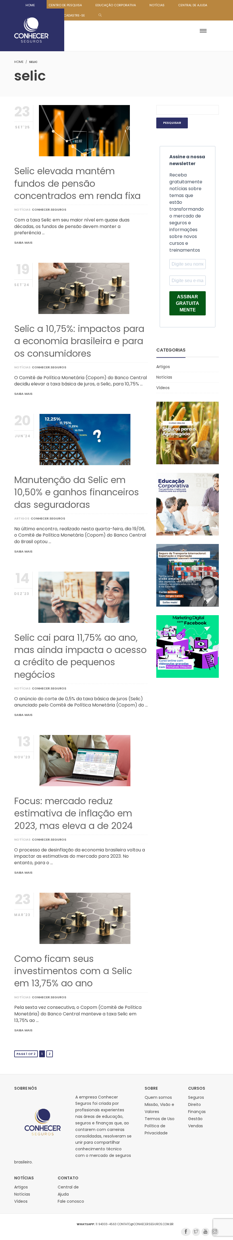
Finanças (197, 1111)
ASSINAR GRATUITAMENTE (187, 303)
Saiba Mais (23, 242)
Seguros (196, 1097)
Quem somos (158, 1097)
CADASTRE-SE (74, 15)
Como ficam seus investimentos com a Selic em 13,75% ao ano (73, 970)
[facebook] (186, 1232)
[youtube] (205, 1232)
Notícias (22, 209)
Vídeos (163, 388)
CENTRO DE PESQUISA (65, 5)
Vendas (195, 1126)
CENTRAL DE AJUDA (192, 5)
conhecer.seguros (49, 209)
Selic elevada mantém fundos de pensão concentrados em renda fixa (77, 183)
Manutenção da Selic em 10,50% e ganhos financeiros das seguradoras (76, 492)
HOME (30, 5)
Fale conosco (71, 1201)
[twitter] (196, 1232)
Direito (194, 1104)
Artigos (21, 518)
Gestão (195, 1119)
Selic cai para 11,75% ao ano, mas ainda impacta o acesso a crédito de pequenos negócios (80, 656)
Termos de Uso (159, 1119)
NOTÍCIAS (157, 5)
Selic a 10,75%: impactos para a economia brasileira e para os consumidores (79, 341)
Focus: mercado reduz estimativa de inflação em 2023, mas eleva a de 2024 (73, 813)
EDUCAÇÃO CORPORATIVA (115, 5)
